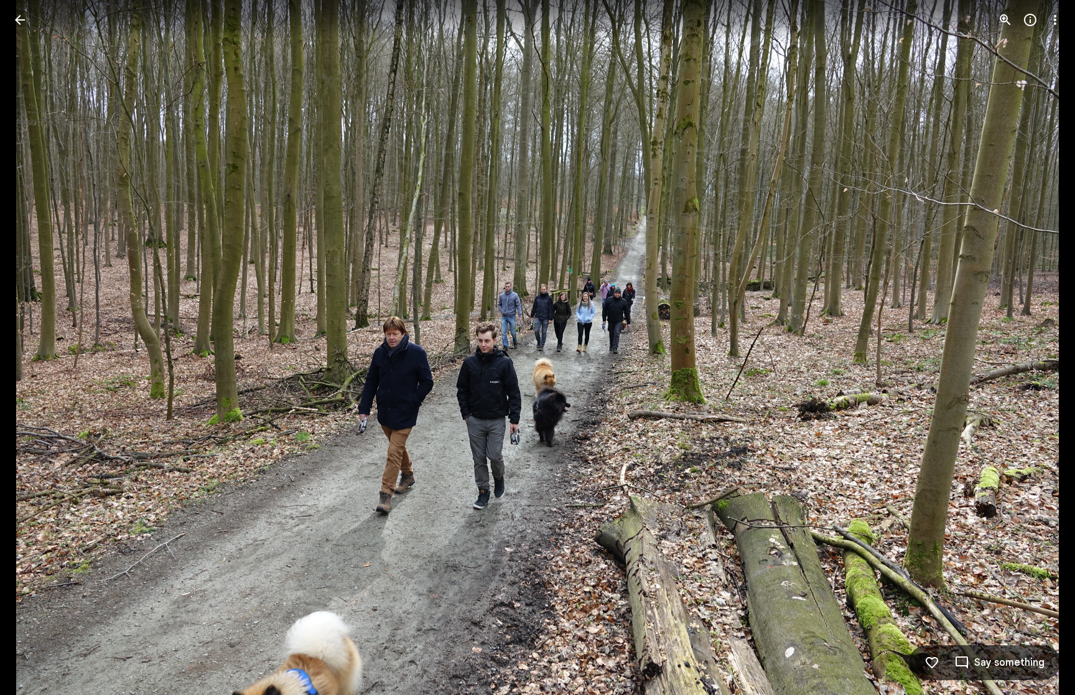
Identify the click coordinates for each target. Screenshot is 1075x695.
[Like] (931, 662)
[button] (34, 347)
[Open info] (1030, 19)
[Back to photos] (20, 20)
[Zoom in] (1005, 19)
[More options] (1055, 19)
